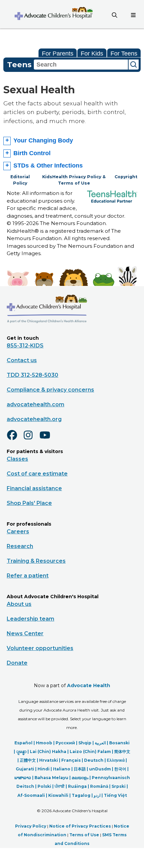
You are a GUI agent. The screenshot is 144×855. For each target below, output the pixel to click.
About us (19, 604)
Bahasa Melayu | (53, 777)
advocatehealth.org (34, 419)
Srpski (119, 786)
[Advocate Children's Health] (53, 14)
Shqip (84, 742)
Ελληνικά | (117, 760)
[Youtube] (48, 439)
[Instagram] (31, 439)
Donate (17, 663)
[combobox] (81, 65)
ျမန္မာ (21, 751)
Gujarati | (27, 768)
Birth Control (32, 153)
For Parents (57, 53)
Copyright (126, 176)
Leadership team (30, 619)
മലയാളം (80, 777)
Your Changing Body (43, 140)
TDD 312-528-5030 (32, 375)
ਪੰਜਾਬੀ (60, 786)
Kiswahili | (60, 795)
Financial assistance (34, 488)
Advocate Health (88, 685)
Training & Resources (36, 561)
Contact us (22, 360)
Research (20, 546)
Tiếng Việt (115, 795)
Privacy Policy (30, 826)
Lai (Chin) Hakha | (50, 751)
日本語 (80, 768)
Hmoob (44, 742)
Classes (17, 459)
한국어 (120, 768)
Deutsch (93, 760)
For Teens (124, 53)
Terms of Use (84, 834)
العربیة (100, 742)
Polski (44, 786)
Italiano (61, 768)
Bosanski (119, 742)
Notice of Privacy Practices (80, 826)
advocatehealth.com (35, 404)
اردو (97, 795)
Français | (72, 760)
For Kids (92, 53)
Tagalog (81, 795)
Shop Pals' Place (29, 503)
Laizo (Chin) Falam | (92, 751)
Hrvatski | (50, 760)
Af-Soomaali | (32, 795)
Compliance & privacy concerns (50, 390)
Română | (101, 786)
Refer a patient (28, 575)
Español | (25, 742)
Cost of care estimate (37, 473)
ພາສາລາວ (22, 777)
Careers (18, 531)
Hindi (44, 768)
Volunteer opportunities (40, 648)
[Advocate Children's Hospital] (47, 332)
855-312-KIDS (25, 345)
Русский (65, 742)
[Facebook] (15, 439)
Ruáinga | (79, 786)
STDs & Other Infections (48, 165)
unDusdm (100, 768)
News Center (25, 633)
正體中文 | (29, 760)
